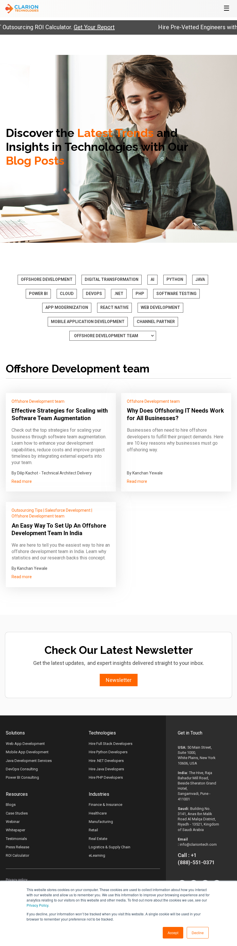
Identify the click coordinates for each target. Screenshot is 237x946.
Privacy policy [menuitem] (16, 880)
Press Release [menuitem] (17, 847)
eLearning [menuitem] (97, 855)
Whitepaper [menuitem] (15, 830)
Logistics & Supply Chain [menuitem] (109, 847)
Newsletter (119, 680)
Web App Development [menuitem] (25, 743)
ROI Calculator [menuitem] (17, 855)
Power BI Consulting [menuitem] (22, 777)
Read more (22, 481)
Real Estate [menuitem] (98, 838)
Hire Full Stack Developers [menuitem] (110, 743)
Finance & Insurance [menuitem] (105, 804)
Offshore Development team (38, 401)
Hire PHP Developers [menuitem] (106, 777)
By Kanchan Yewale (145, 473)
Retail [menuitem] (93, 830)
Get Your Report (78, 27)
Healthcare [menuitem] (98, 813)
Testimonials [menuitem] (16, 838)
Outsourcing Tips (27, 510)
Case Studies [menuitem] (17, 813)
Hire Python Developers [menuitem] (108, 752)
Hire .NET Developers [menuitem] (106, 760)
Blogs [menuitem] (11, 804)
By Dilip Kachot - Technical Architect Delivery (52, 473)
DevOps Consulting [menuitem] (22, 769)
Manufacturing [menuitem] (101, 821)
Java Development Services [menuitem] (29, 760)
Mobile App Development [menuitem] (27, 752)
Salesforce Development (67, 510)
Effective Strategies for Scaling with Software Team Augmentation (60, 414)
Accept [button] (173, 932)
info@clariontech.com (198, 844)
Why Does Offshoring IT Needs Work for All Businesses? (175, 414)
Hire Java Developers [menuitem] (106, 769)
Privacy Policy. (38, 905)
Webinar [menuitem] (13, 821)
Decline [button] (198, 932)
